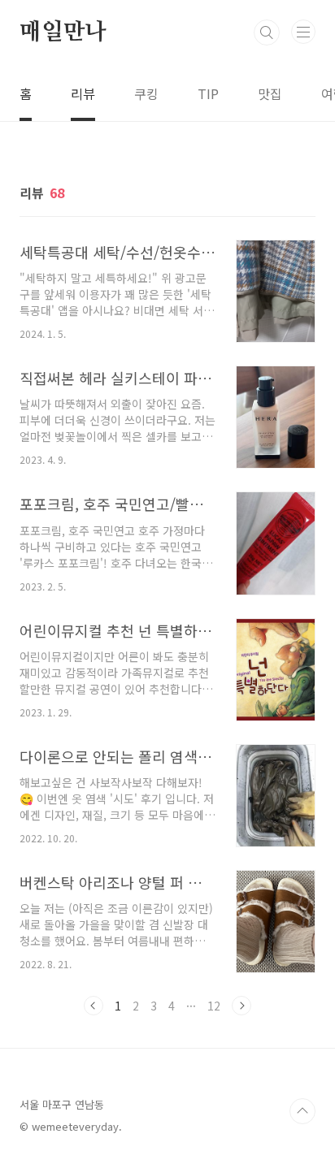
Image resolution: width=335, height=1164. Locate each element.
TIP (208, 93)
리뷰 (83, 93)
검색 (267, 32)
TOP (302, 1111)
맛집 (270, 93)
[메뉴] (303, 31)
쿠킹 (146, 93)
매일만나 (63, 32)
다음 (241, 1005)
